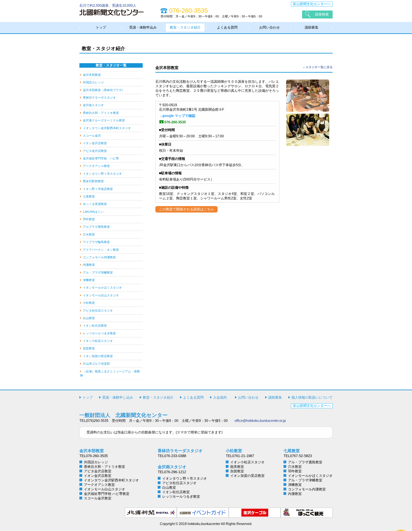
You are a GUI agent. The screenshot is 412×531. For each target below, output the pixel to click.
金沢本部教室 (92, 75)
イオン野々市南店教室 (98, 189)
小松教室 (89, 303)
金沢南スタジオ (93, 105)
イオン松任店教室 (95, 325)
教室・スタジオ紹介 (185, 27)
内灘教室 (89, 264)
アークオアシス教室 (96, 166)
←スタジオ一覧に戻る (318, 67)
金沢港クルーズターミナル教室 (104, 120)
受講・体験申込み (143, 27)
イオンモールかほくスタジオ (102, 287)
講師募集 (311, 27)
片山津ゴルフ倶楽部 (96, 363)
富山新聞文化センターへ (312, 4)
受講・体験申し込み (117, 397)
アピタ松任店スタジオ (98, 310)
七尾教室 (89, 196)
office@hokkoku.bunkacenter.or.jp (260, 420)
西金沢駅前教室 (93, 181)
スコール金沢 (92, 135)
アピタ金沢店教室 (95, 151)
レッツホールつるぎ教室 (99, 333)
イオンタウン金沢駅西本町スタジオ (107, 128)
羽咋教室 (89, 219)
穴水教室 (89, 234)
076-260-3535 (175, 122)
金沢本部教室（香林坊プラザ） (104, 90)
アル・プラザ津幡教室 (98, 272)
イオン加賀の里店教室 (98, 356)
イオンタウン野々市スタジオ (102, 173)
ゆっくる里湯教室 (95, 204)
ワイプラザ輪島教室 (96, 242)
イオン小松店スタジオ (98, 341)
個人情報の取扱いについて (312, 397)
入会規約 (220, 397)
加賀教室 (89, 348)
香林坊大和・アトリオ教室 (101, 113)
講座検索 (322, 14)
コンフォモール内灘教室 (99, 257)
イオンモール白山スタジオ (101, 295)
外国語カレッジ (93, 82)
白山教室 (89, 318)
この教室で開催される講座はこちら (186, 209)
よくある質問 (227, 27)
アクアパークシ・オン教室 (101, 249)
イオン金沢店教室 (95, 143)
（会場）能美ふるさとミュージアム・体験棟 (110, 373)
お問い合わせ (269, 27)
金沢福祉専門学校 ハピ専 (101, 158)
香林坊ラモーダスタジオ (99, 97)
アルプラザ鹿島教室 (96, 226)
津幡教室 (89, 280)
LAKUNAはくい (93, 211)
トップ (101, 27)
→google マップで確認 (177, 116)
